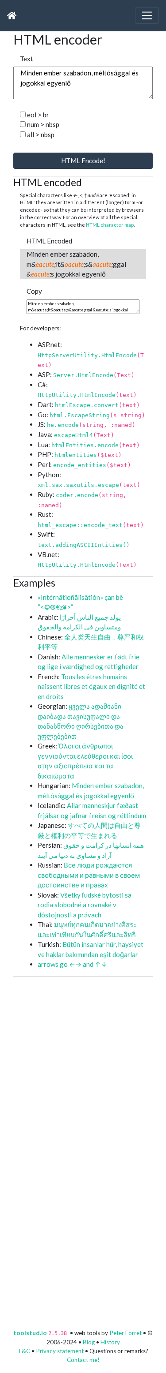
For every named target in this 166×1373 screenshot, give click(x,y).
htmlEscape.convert (87, 405)
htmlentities (75, 455)
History (110, 1342)
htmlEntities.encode (85, 445)
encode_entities (79, 465)
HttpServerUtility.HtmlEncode (87, 355)
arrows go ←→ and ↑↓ (72, 964)
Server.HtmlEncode (83, 375)
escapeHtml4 (73, 435)
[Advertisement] (83, 1059)
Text (26, 59)
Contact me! (83, 1359)
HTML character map (110, 225)
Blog (89, 1342)
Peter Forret (125, 1332)
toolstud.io (30, 1332)
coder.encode (77, 495)
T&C (24, 1350)
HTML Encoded (49, 241)
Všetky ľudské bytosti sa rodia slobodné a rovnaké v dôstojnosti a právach (84, 905)
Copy (34, 291)
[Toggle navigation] (147, 15)
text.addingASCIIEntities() (84, 545)
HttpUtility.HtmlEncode (77, 395)
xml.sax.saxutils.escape (78, 485)
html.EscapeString (80, 415)
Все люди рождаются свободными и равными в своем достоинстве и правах (89, 875)
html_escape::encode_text (80, 525)
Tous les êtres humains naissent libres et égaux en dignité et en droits (91, 686)
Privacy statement (60, 1350)
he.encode (63, 425)
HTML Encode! (83, 161)
